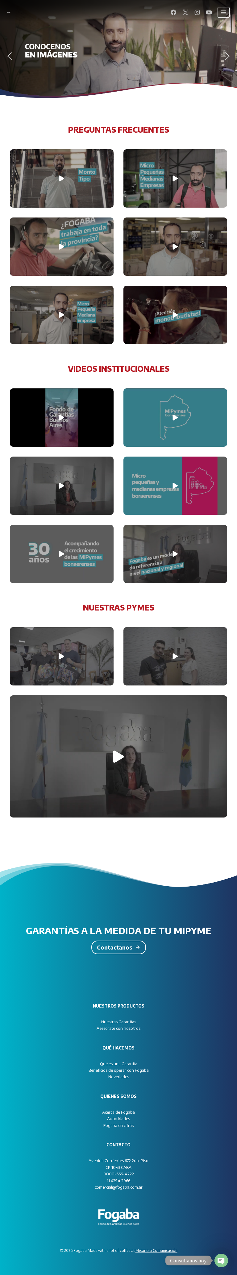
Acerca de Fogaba (118, 1112)
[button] (10, 56)
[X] (185, 12)
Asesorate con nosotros (118, 1028)
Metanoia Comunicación (156, 1250)
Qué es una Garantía (118, 1063)
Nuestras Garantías (118, 1021)
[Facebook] (173, 12)
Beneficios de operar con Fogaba (119, 1070)
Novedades (118, 1076)
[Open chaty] (221, 1260)
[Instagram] (197, 12)
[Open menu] (224, 12)
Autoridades (118, 1118)
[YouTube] (208, 12)
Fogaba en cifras (118, 1125)
